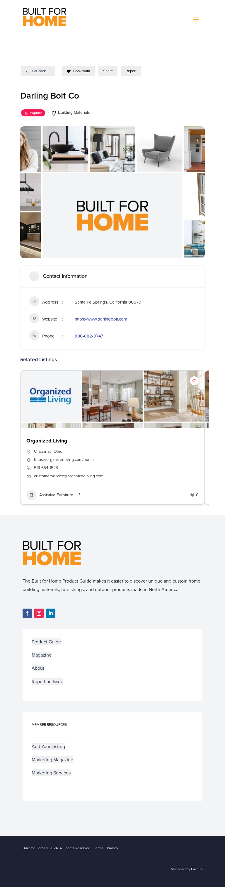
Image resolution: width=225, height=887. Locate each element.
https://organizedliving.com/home (64, 459)
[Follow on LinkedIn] (50, 613)
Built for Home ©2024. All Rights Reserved (58, 848)
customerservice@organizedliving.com (68, 476)
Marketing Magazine (52, 759)
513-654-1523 (46, 468)
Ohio (58, 451)
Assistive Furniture (56, 495)
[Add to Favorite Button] (194, 380)
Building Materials (74, 112)
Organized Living (46, 441)
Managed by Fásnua (186, 869)
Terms (98, 848)
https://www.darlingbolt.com (101, 319)
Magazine (42, 655)
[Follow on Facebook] (27, 613)
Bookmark (81, 71)
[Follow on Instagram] (39, 613)
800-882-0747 (89, 336)
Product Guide (46, 641)
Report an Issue (47, 681)
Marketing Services (51, 772)
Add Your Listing (48, 746)
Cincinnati (43, 451)
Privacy (112, 848)
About (38, 668)
